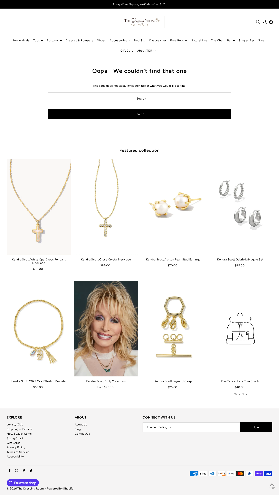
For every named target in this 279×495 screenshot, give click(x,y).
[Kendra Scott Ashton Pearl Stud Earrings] (173, 207)
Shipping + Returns (19, 429)
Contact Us (82, 433)
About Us (81, 424)
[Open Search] (258, 22)
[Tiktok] (31, 471)
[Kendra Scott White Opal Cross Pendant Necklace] (39, 207)
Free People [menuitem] (178, 40)
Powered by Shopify (60, 488)
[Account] (265, 22)
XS (235, 393)
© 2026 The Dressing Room (26, 488)
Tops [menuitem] (36, 40)
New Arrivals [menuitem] (20, 40)
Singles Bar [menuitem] (246, 40)
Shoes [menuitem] (101, 40)
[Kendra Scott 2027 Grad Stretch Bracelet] (39, 329)
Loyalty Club (15, 424)
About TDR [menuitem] (144, 50)
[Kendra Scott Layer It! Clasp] (173, 329)
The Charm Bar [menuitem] (221, 40)
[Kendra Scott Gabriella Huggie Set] (240, 207)
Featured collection (139, 150)
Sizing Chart (15, 438)
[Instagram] (16, 471)
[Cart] (271, 22)
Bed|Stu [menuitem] (139, 40)
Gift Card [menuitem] (127, 50)
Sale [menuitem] (261, 40)
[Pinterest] (24, 471)
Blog (78, 429)
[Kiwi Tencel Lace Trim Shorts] (240, 329)
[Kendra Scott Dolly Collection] (106, 329)
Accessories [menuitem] (118, 40)
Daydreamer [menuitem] (157, 40)
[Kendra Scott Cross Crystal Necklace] (106, 207)
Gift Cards (14, 443)
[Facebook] (9, 471)
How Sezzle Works (19, 433)
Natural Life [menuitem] (199, 40)
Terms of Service (18, 452)
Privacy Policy (16, 447)
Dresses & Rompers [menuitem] (79, 40)
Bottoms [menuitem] (53, 40)
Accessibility (15, 456)
